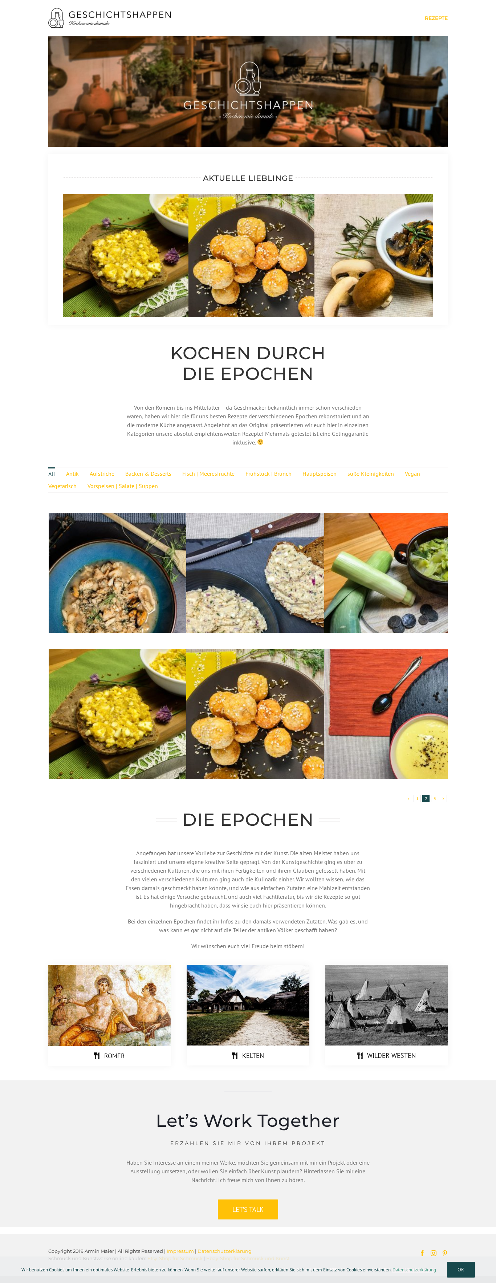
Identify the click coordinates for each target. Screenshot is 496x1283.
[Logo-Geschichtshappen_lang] (109, 11)
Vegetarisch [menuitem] (62, 486)
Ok (461, 1269)
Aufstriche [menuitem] (102, 473)
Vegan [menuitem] (412, 473)
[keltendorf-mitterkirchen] (248, 967)
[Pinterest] (445, 1253)
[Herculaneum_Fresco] (109, 967)
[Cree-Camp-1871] (386, 967)
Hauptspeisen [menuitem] (319, 473)
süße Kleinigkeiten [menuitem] (370, 473)
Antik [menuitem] (72, 473)
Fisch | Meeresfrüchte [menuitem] (208, 473)
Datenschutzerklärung (225, 1251)
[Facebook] (422, 1253)
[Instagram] (433, 1253)
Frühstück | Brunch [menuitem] (268, 473)
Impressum (180, 1251)
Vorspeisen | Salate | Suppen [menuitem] (123, 486)
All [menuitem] (51, 474)
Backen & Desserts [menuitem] (148, 473)
